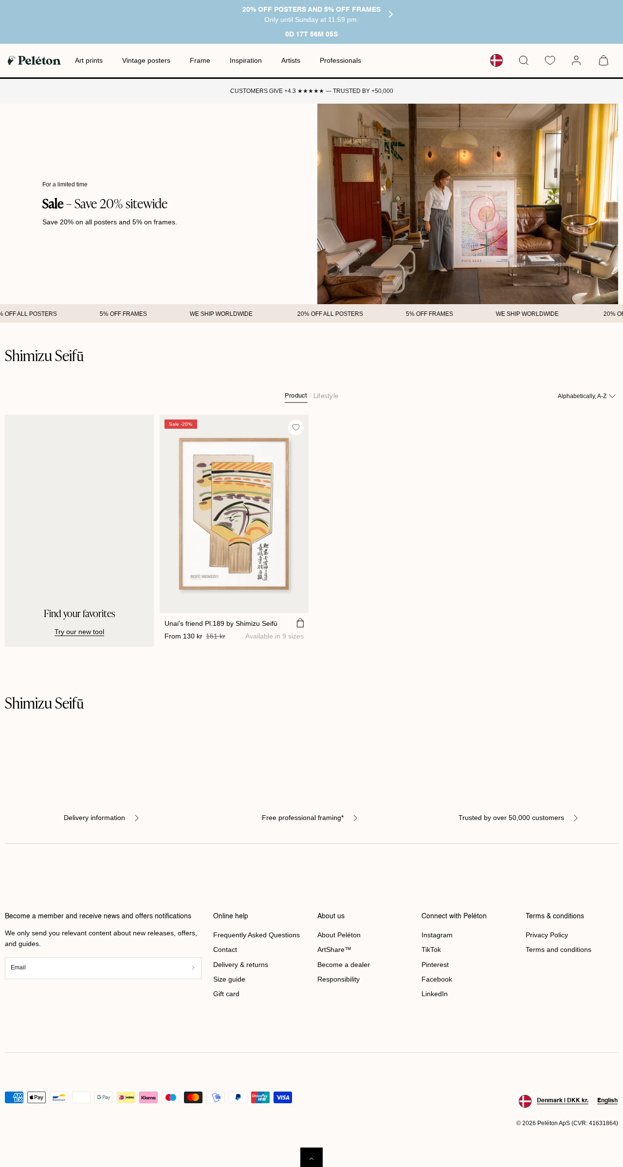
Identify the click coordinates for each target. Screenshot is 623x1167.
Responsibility (338, 979)
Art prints (89, 60)
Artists (290, 60)
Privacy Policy (547, 935)
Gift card (226, 994)
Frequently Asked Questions (256, 935)
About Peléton (339, 935)
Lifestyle (325, 396)
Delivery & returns (240, 964)
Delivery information (94, 817)
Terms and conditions (558, 949)
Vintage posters (146, 60)
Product (296, 396)
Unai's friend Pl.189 (221, 623)
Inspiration (246, 60)
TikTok (431, 949)
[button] (523, 60)
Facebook (436, 979)
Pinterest (435, 964)
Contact (225, 949)
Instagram (437, 935)
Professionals (340, 60)
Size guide (229, 979)
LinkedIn (434, 994)
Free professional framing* (303, 817)
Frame (200, 60)
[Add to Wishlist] (296, 427)
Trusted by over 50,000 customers (511, 817)
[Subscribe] (193, 968)
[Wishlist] (550, 60)
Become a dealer (343, 964)
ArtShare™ (334, 949)
